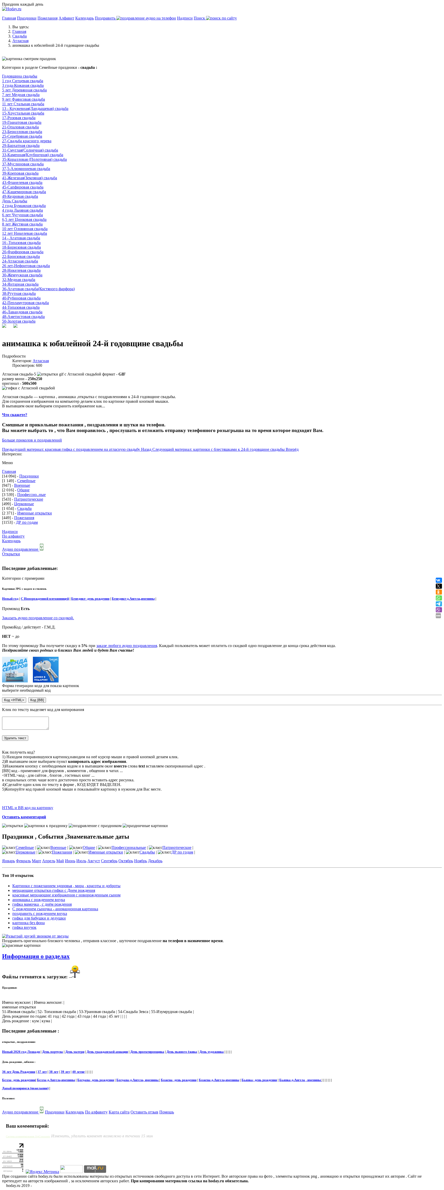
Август (93, 861)
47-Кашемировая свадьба (24, 192)
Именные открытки (34, 513)
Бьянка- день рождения (259, 1080)
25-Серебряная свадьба (22, 136)
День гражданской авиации (107, 1052)
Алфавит (66, 18)
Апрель (48, 861)
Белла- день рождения (18, 1080)
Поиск (200, 18)
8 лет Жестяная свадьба (22, 224)
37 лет (42, 1072)
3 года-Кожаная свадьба (23, 85)
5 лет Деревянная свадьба (24, 90)
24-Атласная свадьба (20, 261)
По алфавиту (13, 536)
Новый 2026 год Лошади (21, 1052)
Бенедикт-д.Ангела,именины (133, 599)
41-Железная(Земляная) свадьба (29, 178)
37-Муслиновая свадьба (23, 164)
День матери (74, 1052)
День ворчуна (52, 1052)
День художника (211, 1052)
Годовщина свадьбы (19, 76)
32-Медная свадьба (18, 279)
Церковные (24, 504)
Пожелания (48, 18)
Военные (22, 485)
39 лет (65, 1072)
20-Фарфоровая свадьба (22, 252)
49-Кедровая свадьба (20, 196)
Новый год (10, 599)
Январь (8, 861)
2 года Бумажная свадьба (24, 205)
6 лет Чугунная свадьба (22, 215)
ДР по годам (27, 522)
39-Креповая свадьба (20, 173)
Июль (81, 861)
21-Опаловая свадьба (20, 127)
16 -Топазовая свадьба (21, 242)
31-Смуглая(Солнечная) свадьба (30, 150)
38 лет (53, 1072)
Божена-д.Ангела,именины (219, 1080)
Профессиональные (129, 847)
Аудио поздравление (20, 549)
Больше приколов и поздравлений (32, 440)
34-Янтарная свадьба (20, 284)
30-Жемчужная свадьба (22, 275)
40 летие (78, 1072)
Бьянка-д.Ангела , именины (300, 1080)
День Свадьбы (14, 201)
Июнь (70, 861)
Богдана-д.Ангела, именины (137, 1080)
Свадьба (24, 508)
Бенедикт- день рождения (90, 599)
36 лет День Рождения (18, 1072)
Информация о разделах (36, 956)
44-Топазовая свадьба (21, 307)
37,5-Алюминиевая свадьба (26, 168)
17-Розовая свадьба (18, 118)
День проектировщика (147, 1052)
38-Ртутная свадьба (19, 293)
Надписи (185, 18)
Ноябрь (140, 861)
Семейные (26, 481)
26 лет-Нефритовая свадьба (26, 266)
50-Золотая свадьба (18, 321)
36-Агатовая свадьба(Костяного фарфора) (38, 289)
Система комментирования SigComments (28, 1136)
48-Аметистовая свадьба (23, 316)
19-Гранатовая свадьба (21, 122)
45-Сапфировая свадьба (22, 187)
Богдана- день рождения (95, 1080)
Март (36, 861)
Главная (9, 18)
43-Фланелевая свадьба (22, 182)
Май (60, 861)
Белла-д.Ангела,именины (56, 1080)
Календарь (84, 18)
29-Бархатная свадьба (21, 145)
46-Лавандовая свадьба (22, 312)
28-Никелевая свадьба (21, 270)
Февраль (23, 861)
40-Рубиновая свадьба (21, 298)
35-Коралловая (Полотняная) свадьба (34, 159)
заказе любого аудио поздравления (126, 645)
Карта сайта (119, 1112)
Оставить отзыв (144, 1112)
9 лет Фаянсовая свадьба (23, 99)
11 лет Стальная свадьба (23, 104)
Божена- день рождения (179, 1080)
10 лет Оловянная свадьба (25, 229)
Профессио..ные (31, 494)
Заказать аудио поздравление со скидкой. (38, 618)
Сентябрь (109, 861)
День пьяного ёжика (181, 1052)
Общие (23, 490)
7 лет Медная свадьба (21, 94)
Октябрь (125, 861)
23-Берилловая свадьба (22, 131)
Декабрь (155, 861)
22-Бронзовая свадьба (21, 256)
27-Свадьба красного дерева (26, 141)
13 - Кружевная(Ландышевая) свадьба (35, 108)
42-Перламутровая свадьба (25, 303)
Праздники (26, 18)
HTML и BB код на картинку (27, 807)
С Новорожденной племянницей (45, 599)
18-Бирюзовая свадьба (21, 247)
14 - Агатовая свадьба (21, 238)
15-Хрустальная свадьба (23, 113)
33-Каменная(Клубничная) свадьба (32, 155)
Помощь (166, 1112)
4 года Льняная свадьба (22, 210)
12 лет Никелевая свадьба (24, 233)
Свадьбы (147, 852)
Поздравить (105, 18)
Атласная (41, 361)
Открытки (11, 554)
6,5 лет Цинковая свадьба (24, 219)
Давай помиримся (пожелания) (25, 1088)
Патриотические (28, 499)
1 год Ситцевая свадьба (22, 81)
